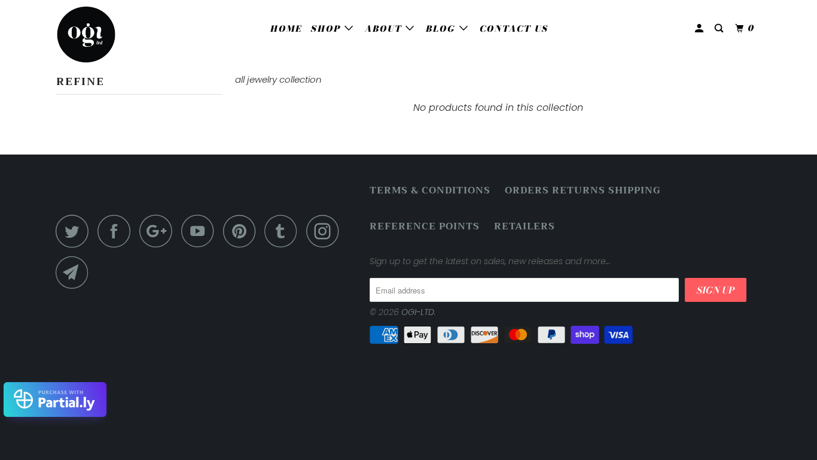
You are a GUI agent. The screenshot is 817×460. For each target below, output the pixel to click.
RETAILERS (524, 227)
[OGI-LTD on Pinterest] (242, 230)
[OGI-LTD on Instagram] (326, 230)
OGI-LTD (417, 312)
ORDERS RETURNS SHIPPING (583, 191)
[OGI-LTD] (117, 34)
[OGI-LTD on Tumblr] (284, 230)
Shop (328, 28)
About (385, 28)
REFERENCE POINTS (425, 227)
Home (286, 28)
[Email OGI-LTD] (75, 272)
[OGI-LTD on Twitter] (75, 230)
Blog (442, 28)
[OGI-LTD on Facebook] (117, 230)
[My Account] (701, 28)
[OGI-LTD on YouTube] (201, 230)
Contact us (514, 28)
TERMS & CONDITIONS (430, 191)
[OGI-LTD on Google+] (159, 230)
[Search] (720, 28)
